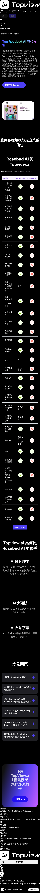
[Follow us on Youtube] (20, 873)
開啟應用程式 (34, 890)
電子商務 (14, 838)
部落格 (2, 844)
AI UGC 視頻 (33, 811)
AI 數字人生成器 (6, 819)
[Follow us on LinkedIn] (20, 868)
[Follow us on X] (20, 865)
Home (2, 23)
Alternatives (5, 28)
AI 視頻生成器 (5, 827)
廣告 (2, 838)
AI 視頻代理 (4, 811)
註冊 (12, 16)
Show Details (20, 527)
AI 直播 (28, 838)
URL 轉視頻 (4, 814)
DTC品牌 (21, 838)
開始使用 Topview (12, 85)
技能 (25, 11)
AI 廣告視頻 (14, 811)
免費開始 (18, 799)
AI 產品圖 (4, 833)
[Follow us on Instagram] (20, 871)
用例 (2, 10)
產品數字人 (17, 819)
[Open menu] (1, 19)
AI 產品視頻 (23, 811)
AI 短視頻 (15, 827)
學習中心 (16, 844)
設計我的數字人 (28, 819)
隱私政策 (3, 849)
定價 (34, 11)
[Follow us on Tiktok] (20, 878)
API (29, 11)
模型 (19, 10)
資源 (14, 10)
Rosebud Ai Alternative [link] (9, 34)
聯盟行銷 (7, 838)
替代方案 (23, 844)
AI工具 (8, 10)
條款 (9, 849)
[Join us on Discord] (20, 876)
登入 (3, 16)
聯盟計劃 (8, 844)
